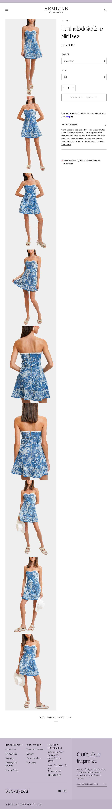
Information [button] (14, 745)
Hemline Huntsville (21, 804)
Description (69, 125)
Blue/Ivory (69, 61)
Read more (66, 144)
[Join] (103, 784)
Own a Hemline (33, 758)
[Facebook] (59, 791)
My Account (11, 754)
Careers (30, 754)
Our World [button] (34, 745)
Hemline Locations (35, 749)
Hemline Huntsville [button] (55, 746)
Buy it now (84, 107)
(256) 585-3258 (54, 775)
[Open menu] (9, 10)
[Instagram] (65, 791)
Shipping (9, 758)
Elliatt (65, 20)
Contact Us (10, 749)
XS (65, 77)
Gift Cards (31, 763)
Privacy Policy (11, 770)
